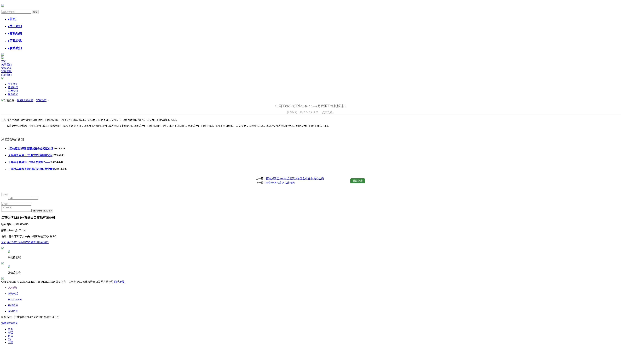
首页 (3, 61)
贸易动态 (6, 68)
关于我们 (6, 64)
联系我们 (6, 74)
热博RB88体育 (25, 100)
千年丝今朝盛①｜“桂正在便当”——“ (29, 162)
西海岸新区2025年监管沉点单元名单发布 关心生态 (295, 178)
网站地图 (119, 281)
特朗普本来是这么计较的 (280, 182)
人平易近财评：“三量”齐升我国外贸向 (30, 155)
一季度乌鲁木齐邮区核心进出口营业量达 (31, 169)
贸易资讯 (6, 71)
